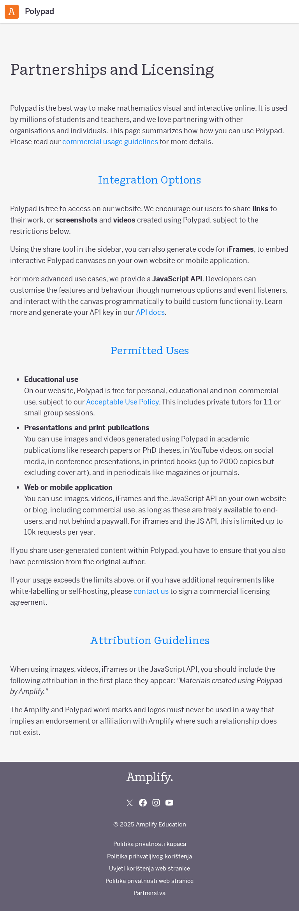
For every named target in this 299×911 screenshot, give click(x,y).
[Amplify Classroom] (11, 11)
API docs (150, 312)
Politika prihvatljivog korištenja (149, 856)
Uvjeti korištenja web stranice (149, 868)
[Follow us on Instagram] (156, 802)
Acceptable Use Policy (122, 401)
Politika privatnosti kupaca (149, 843)
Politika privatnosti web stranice (149, 881)
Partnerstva (149, 893)
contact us (151, 591)
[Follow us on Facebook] (143, 802)
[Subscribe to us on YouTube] (169, 802)
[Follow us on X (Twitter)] (129, 802)
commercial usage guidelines (110, 141)
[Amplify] (149, 778)
